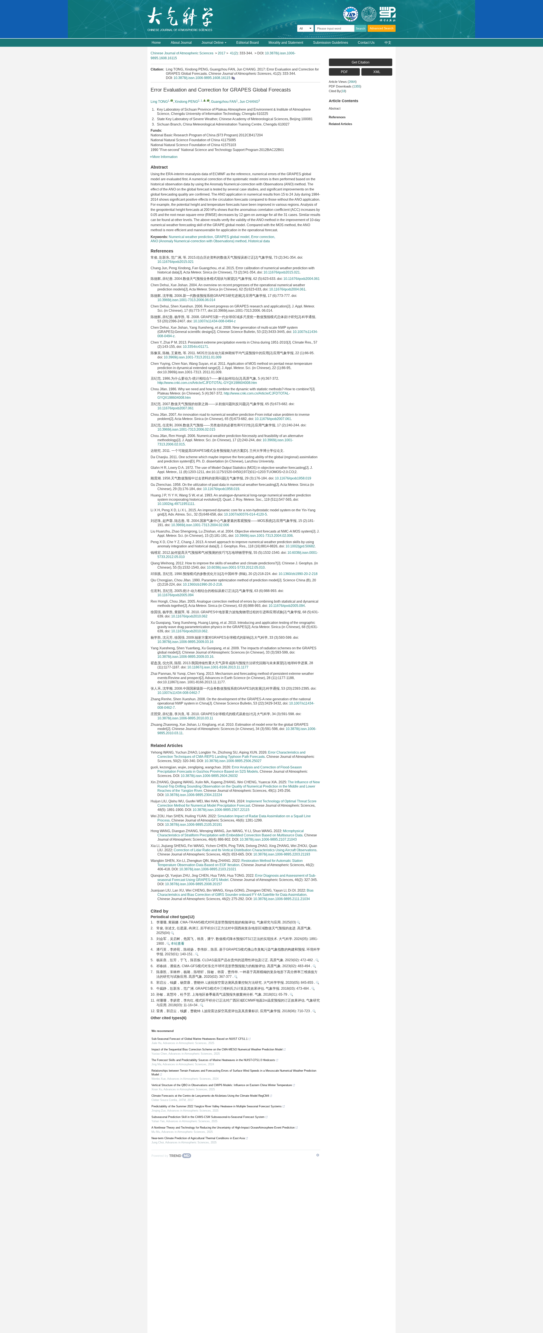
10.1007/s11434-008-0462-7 (178, 693)
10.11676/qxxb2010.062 (189, 616)
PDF (344, 72)
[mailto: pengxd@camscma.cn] (208, 100)
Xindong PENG (186, 101)
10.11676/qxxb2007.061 (175, 408)
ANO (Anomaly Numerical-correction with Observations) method (198, 241)
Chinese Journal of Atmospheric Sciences (182, 53)
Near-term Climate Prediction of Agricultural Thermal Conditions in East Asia (198, 1138)
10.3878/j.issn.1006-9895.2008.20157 (193, 884)
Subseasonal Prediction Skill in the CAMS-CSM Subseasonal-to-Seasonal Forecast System (208, 1117)
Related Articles (340, 124)
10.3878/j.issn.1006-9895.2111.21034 (281, 899)
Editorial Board (247, 42)
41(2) (234, 53)
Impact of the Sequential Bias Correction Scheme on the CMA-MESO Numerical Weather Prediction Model (217, 1049)
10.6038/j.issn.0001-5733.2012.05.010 (236, 567)
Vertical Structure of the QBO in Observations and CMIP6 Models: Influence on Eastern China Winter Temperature (221, 1085)
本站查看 (177, 943)
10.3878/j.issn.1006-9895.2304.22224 (193, 795)
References (337, 117)
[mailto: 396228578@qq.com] (172, 100)
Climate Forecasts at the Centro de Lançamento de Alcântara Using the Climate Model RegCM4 (210, 1095)
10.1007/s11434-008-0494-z (214, 321)
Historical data (259, 241)
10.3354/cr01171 (195, 346)
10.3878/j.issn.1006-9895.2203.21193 (281, 854)
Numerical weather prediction (191, 237)
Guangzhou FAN (223, 101)
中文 (388, 42)
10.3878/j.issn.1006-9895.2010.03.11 (185, 718)
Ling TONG (159, 101)
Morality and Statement (286, 42)
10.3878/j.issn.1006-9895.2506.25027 (233, 761)
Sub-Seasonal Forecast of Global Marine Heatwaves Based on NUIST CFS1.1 (199, 1038)
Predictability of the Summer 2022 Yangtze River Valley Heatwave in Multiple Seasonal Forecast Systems (216, 1106)
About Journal (181, 42)
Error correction (262, 237)
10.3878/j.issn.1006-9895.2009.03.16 (185, 642)
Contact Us (366, 42)
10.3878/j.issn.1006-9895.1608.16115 (202, 78)
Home (156, 42)
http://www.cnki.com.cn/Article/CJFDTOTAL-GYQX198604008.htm (207, 383)
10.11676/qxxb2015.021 (175, 262)
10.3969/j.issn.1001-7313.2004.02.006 (200, 525)
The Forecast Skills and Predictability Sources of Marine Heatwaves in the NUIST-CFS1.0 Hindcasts (213, 1060)
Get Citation (360, 62)
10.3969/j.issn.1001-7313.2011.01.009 (192, 357)
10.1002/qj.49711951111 (175, 504)
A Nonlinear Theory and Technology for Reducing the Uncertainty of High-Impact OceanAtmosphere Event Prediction (223, 1127)
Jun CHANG (248, 101)
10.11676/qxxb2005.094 (175, 595)
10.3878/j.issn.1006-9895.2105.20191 (193, 824)
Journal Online (213, 42)
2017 (221, 53)
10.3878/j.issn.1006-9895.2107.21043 (268, 839)
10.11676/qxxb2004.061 (301, 278)
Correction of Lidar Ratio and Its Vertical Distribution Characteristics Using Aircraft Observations (245, 850)
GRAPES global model (232, 237)
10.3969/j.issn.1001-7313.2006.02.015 (186, 429)
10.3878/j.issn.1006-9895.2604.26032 (209, 776)
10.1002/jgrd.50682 (300, 546)
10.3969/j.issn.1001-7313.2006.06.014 (186, 300)
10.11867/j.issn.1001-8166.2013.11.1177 (217, 667)
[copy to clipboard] (233, 78)
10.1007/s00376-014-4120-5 (245, 514)
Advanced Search (381, 28)
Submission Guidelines (330, 42)
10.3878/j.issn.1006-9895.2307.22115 (221, 810)
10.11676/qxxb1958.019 (293, 478)
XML (376, 72)
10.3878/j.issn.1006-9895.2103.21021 (207, 869)
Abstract (334, 108)
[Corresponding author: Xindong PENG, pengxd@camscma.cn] (204, 100)
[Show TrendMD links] (317, 1155)
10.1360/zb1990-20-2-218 (298, 574)
